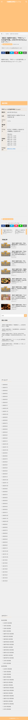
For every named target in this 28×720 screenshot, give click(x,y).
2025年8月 (5, 420)
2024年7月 (5, 459)
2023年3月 (5, 506)
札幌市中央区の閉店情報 (8, 679)
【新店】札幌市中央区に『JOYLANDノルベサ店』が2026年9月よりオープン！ (13, 344)
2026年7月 (5, 387)
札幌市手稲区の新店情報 (8, 644)
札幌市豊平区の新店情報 (8, 658)
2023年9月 (5, 488)
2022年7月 (5, 530)
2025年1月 (5, 441)
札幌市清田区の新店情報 (8, 650)
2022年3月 (5, 542)
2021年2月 (5, 581)
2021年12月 (5, 551)
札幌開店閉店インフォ (14, 1)
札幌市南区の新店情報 (8, 639)
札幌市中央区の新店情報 (7, 44)
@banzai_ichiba (11, 148)
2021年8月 (5, 563)
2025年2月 (5, 438)
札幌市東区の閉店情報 (8, 693)
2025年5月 (5, 429)
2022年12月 (5, 515)
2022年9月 (5, 524)
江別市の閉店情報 (7, 706)
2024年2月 (5, 473)
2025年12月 (5, 408)
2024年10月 (5, 450)
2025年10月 (5, 414)
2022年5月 (5, 536)
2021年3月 (5, 578)
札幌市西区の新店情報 (8, 655)
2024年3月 (5, 471)
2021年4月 (5, 575)
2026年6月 (5, 390)
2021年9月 (5, 560)
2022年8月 (5, 527)
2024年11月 (5, 447)
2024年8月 (5, 456)
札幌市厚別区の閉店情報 (8, 687)
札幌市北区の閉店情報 (8, 682)
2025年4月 (5, 432)
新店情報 (5, 620)
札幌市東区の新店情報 (8, 647)
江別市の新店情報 (7, 660)
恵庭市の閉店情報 (7, 677)
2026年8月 (5, 384)
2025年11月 (5, 411)
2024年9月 (5, 453)
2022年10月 (5, 521)
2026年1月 (5, 405)
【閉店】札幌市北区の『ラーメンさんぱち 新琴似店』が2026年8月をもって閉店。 (14, 340)
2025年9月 (5, 417)
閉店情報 (5, 666)
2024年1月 (5, 476)
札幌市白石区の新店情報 (8, 652)
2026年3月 (5, 399)
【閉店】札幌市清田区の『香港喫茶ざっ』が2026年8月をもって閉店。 (14, 325)
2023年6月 (5, 497)
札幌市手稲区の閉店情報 (8, 690)
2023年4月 (5, 503)
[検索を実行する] (25, 315)
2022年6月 (5, 533)
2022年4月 (5, 539)
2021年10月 (5, 557)
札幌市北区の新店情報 (8, 636)
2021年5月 (5, 572)
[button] (3, 53)
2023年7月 (5, 494)
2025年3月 (5, 435)
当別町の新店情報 (7, 628)
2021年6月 (5, 569)
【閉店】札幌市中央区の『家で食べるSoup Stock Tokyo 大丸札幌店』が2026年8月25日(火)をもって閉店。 (13, 335)
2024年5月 (5, 465)
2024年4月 (5, 468)
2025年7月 (5, 423)
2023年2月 (5, 509)
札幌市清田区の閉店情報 (8, 695)
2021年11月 (5, 554)
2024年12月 (5, 444)
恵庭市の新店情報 (7, 631)
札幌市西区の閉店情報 (8, 701)
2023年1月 (5, 512)
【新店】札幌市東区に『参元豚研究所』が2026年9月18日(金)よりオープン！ (14, 329)
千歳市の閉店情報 (7, 671)
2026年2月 (5, 402)
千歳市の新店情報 (7, 625)
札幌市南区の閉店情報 (8, 685)
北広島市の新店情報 (7, 623)
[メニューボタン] (1, 1)
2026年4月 (5, 396)
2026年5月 (5, 393)
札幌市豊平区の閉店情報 (8, 703)
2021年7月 (5, 566)
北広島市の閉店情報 (7, 669)
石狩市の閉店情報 (7, 709)
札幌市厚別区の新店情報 (8, 641)
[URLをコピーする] (25, 53)
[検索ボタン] (26, 1)
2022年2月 (5, 545)
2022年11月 (5, 518)
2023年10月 (5, 485)
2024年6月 (5, 462)
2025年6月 (5, 426)
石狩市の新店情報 (7, 663)
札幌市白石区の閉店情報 (8, 698)
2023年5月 (5, 500)
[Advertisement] (14, 18)
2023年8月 (5, 491)
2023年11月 (5, 482)
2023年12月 (5, 479)
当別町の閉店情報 (7, 674)
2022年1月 (5, 548)
